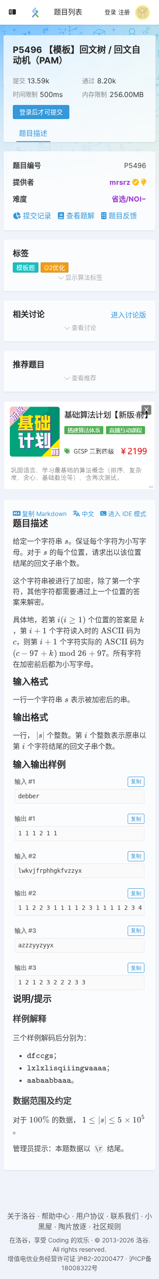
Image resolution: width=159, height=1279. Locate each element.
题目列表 (68, 11)
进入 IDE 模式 (126, 513)
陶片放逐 (72, 1226)
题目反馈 (121, 215)
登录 (110, 12)
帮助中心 (56, 1216)
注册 (124, 12)
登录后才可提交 (41, 112)
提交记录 (36, 215)
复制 (136, 781)
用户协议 (90, 1216)
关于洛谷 (21, 1216)
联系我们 (124, 1216)
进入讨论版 (128, 314)
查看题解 (79, 215)
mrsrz (120, 182)
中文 (87, 513)
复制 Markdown (43, 513)
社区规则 (107, 1226)
